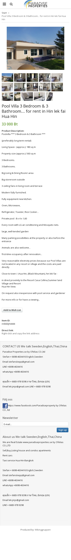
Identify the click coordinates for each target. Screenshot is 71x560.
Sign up (62, 429)
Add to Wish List (12, 310)
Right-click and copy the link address (20, 333)
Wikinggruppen (43, 529)
